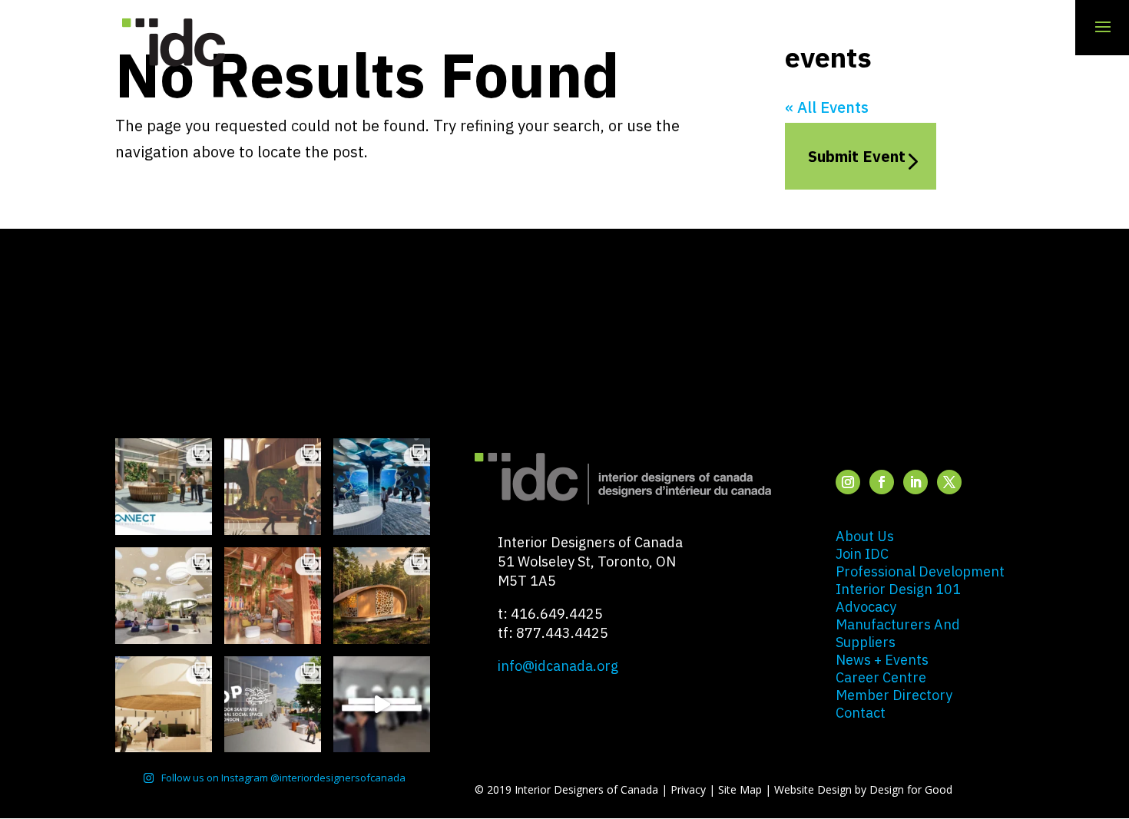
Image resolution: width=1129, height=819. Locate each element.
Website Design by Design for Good (863, 789)
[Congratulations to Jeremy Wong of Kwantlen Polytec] (163, 704)
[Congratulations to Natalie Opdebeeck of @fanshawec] (272, 704)
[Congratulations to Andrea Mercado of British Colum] (381, 486)
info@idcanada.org (558, 666)
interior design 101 (898, 589)
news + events (882, 660)
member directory (894, 695)
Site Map (740, 789)
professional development (920, 571)
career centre (881, 677)
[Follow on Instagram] (848, 482)
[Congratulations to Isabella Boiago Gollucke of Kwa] (272, 595)
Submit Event (857, 156)
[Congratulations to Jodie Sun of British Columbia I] (163, 595)
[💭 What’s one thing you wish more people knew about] (381, 704)
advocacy (866, 607)
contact (861, 713)
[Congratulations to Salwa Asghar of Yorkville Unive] (163, 486)
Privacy (688, 789)
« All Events (827, 107)
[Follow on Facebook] (881, 482)
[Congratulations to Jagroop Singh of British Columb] (272, 486)
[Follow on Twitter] (949, 482)
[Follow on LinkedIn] (915, 482)
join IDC (862, 554)
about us (865, 536)
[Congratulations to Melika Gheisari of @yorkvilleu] (381, 595)
